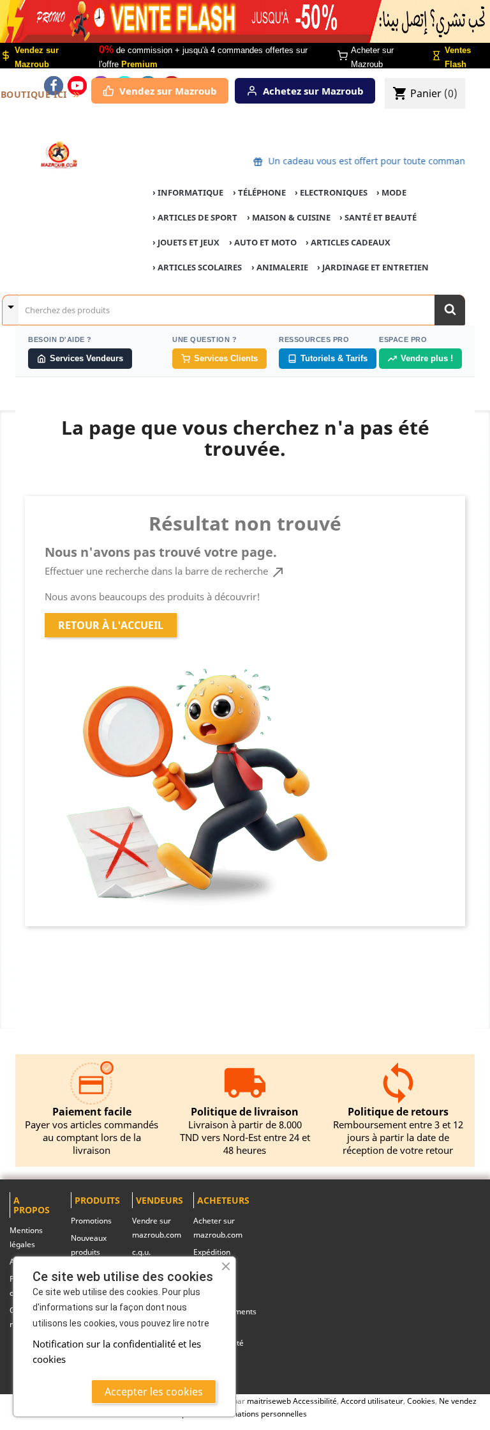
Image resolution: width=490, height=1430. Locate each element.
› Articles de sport (194, 217)
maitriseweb (269, 1400)
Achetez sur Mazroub (313, 90)
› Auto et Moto (263, 242)
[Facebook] (53, 85)
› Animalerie (279, 267)
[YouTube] (77, 85)
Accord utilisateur (372, 1400)
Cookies (421, 1400)
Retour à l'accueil (110, 625)
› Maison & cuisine (288, 217)
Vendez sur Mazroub (168, 90)
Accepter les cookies (154, 1392)
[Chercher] (449, 310)
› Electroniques (331, 192)
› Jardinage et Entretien (373, 267)
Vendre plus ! (427, 358)
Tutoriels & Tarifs (334, 358)
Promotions (91, 1220)
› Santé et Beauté (378, 217)
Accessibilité (315, 1400)
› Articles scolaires (197, 267)
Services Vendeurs (86, 358)
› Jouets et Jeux (185, 242)
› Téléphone (259, 192)
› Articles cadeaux (348, 242)
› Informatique (187, 192)
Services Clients (226, 358)
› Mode (391, 192)
